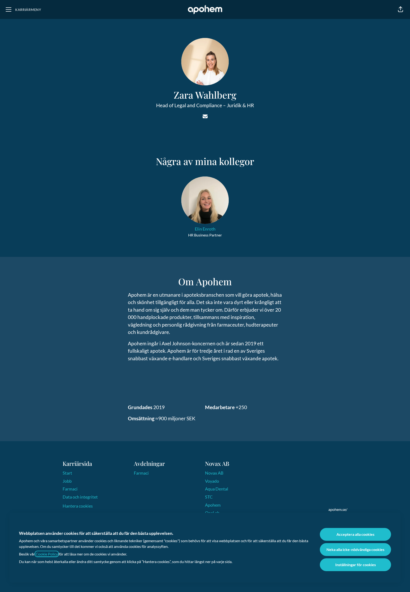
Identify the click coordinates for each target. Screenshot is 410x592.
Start (67, 473)
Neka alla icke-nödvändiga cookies (355, 549)
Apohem (213, 505)
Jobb (67, 481)
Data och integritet (80, 497)
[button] (400, 9)
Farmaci (70, 488)
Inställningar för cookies (355, 564)
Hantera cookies (78, 506)
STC (209, 497)
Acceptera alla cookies (355, 534)
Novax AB (214, 473)
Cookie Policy (47, 554)
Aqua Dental (216, 488)
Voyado (212, 481)
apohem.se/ (337, 509)
